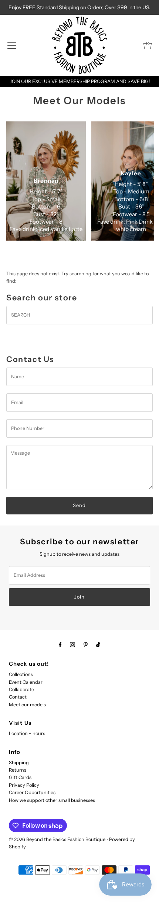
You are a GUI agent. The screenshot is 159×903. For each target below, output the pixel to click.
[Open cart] (147, 45)
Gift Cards (20, 777)
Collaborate (21, 689)
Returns (17, 770)
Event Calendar (26, 682)
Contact (18, 697)
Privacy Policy (24, 785)
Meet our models (27, 704)
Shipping (19, 762)
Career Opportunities (32, 792)
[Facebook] (60, 644)
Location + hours (27, 733)
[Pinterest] (86, 644)
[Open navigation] (12, 45)
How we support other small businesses (52, 800)
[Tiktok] (98, 644)
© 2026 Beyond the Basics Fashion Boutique (57, 839)
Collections (21, 674)
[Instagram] (72, 644)
